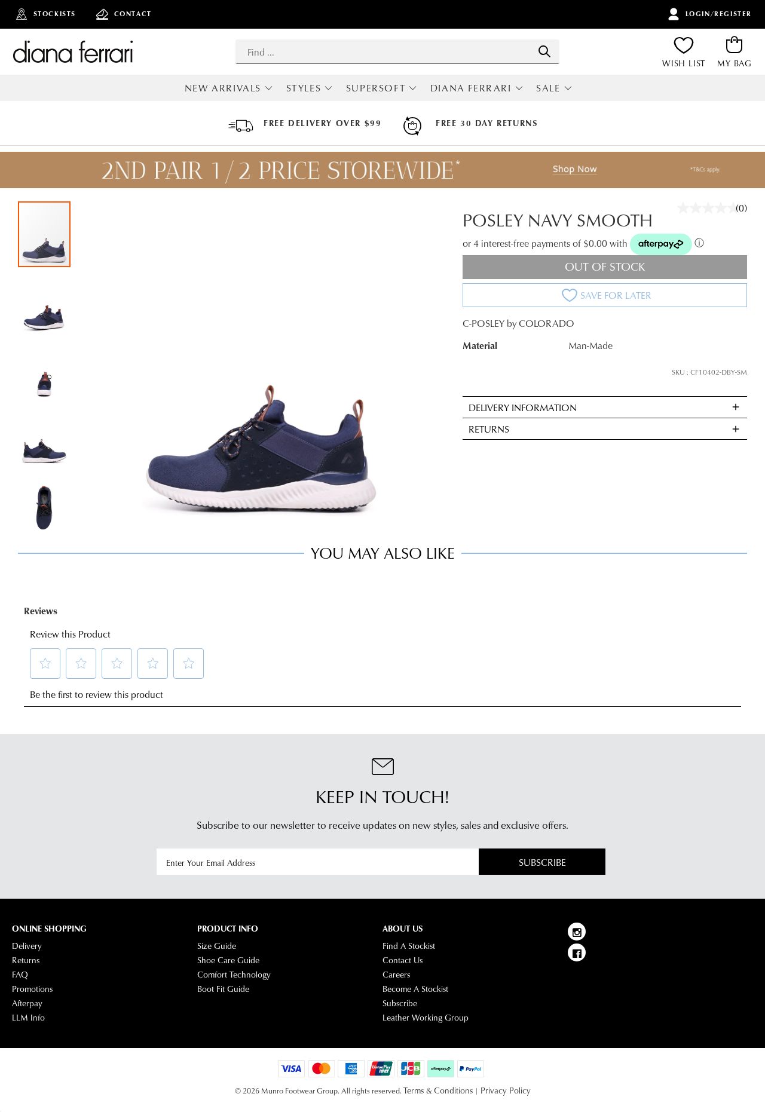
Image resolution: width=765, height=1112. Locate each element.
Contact (133, 14)
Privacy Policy (506, 1090)
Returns (25, 960)
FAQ (20, 975)
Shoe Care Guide (228, 960)
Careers (396, 975)
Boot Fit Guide (223, 989)
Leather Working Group (425, 1018)
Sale (548, 87)
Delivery (27, 946)
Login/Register (719, 14)
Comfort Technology (234, 975)
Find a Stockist (408, 946)
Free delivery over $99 (322, 123)
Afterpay (27, 1003)
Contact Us (402, 960)
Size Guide (216, 946)
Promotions (32, 989)
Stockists (54, 14)
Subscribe (542, 862)
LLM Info (28, 1018)
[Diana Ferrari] (73, 51)
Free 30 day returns (486, 123)
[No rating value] (711, 208)
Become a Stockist (415, 989)
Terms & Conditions (438, 1090)
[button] (45, 300)
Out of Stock (605, 266)
